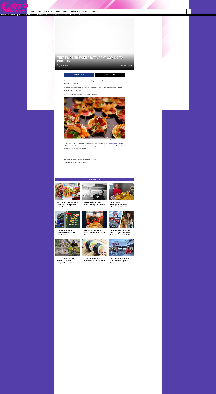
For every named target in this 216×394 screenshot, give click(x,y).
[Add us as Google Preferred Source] (172, 11)
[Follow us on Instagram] (180, 11)
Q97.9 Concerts (12, 15)
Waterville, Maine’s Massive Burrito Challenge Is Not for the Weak (94, 232)
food (74, 159)
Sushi (94, 159)
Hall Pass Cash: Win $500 (41, 15)
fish (72, 159)
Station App (54, 15)
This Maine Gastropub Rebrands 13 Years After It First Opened (66, 232)
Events (65, 11)
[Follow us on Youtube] (189, 11)
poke (84, 159)
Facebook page (112, 143)
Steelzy (62, 65)
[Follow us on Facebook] (176, 11)
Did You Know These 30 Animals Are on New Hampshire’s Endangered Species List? (65, 260)
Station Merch (64, 15)
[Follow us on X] (184, 11)
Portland (79, 162)
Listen (45, 11)
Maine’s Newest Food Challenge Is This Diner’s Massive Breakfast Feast (118, 204)
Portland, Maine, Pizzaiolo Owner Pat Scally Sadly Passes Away (94, 204)
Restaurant (89, 159)
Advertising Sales (75, 15)
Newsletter (73, 162)
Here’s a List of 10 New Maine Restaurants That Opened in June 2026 (67, 204)
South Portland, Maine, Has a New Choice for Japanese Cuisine (120, 260)
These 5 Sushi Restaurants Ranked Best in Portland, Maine (94, 259)
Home (32, 11)
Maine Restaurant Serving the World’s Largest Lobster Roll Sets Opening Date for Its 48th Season (120, 232)
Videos (84, 162)
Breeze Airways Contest (25, 15)
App (51, 11)
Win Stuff (57, 11)
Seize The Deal (85, 11)
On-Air (39, 11)
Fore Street (80, 159)
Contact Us (95, 11)
